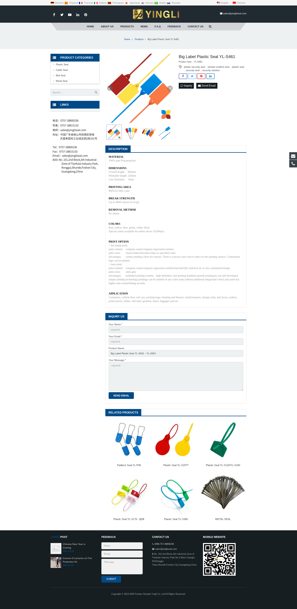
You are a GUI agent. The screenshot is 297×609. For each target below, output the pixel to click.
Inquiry (187, 85)
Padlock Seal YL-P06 (129, 465)
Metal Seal (61, 81)
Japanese (135, 2)
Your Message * (117, 360)
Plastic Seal (62, 64)
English (224, 2)
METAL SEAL (223, 519)
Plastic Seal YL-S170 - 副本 (129, 519)
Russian (175, 2)
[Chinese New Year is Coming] (56, 553)
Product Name (116, 348)
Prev (110, 88)
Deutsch (59, 2)
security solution (211, 70)
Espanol (74, 2)
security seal (193, 70)
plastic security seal (194, 66)
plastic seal (238, 66)
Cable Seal (62, 70)
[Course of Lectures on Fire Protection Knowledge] (56, 567)
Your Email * (115, 336)
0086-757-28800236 (164, 544)
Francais (88, 2)
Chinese (240, 2)
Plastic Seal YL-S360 (176, 519)
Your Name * (115, 324)
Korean (149, 2)
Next (170, 88)
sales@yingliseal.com (234, 13)
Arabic (163, 2)
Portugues (118, 2)
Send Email (208, 85)
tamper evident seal (218, 66)
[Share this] (183, 76)
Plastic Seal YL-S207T (176, 465)
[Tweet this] (192, 76)
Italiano (103, 2)
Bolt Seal (60, 75)
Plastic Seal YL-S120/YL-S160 (223, 465)
